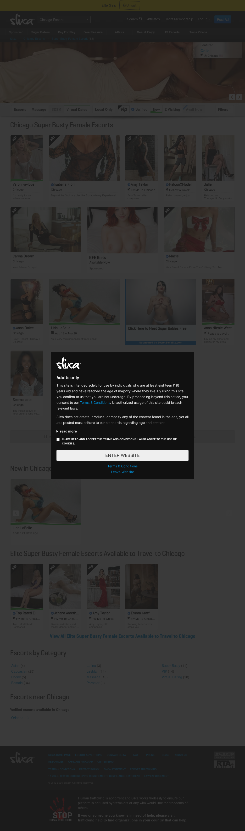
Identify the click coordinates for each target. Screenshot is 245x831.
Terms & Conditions (95, 402)
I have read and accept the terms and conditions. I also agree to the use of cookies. (119, 441)
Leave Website (122, 472)
